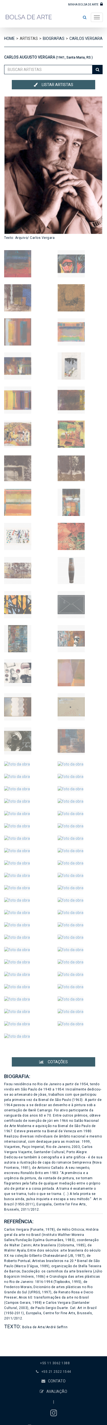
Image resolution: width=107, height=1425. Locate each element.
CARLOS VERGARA (86, 38)
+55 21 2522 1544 (56, 1372)
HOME (9, 38)
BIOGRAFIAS (53, 38)
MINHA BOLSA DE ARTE (83, 4)
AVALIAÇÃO (56, 1391)
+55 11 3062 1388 (55, 1363)
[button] (84, 17)
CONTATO (57, 1381)
